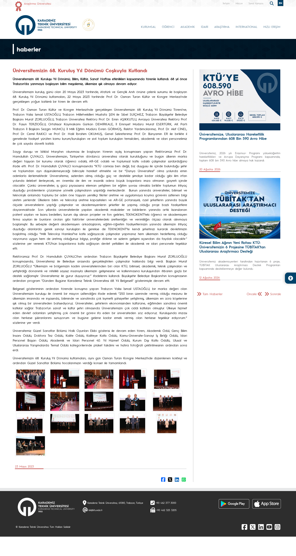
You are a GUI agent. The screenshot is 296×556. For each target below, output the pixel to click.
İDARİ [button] (204, 26)
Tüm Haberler (213, 294)
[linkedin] (261, 527)
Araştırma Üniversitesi (37, 3)
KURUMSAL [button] (148, 26)
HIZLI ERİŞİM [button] (271, 26)
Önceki (252, 294)
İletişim (226, 3)
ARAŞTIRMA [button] (222, 26)
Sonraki (275, 294)
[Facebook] (244, 527)
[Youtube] (269, 527)
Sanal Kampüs (255, 3)
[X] (253, 527)
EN (280, 3)
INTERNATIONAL (246, 26)
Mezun (239, 3)
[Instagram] (277, 527)
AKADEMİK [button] (187, 26)
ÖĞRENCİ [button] (168, 26)
